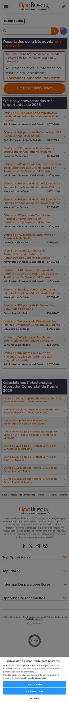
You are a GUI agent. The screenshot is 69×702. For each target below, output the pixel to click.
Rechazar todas (34, 691)
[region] (34, 679)
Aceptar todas (34, 684)
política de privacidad (34, 678)
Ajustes (34, 698)
